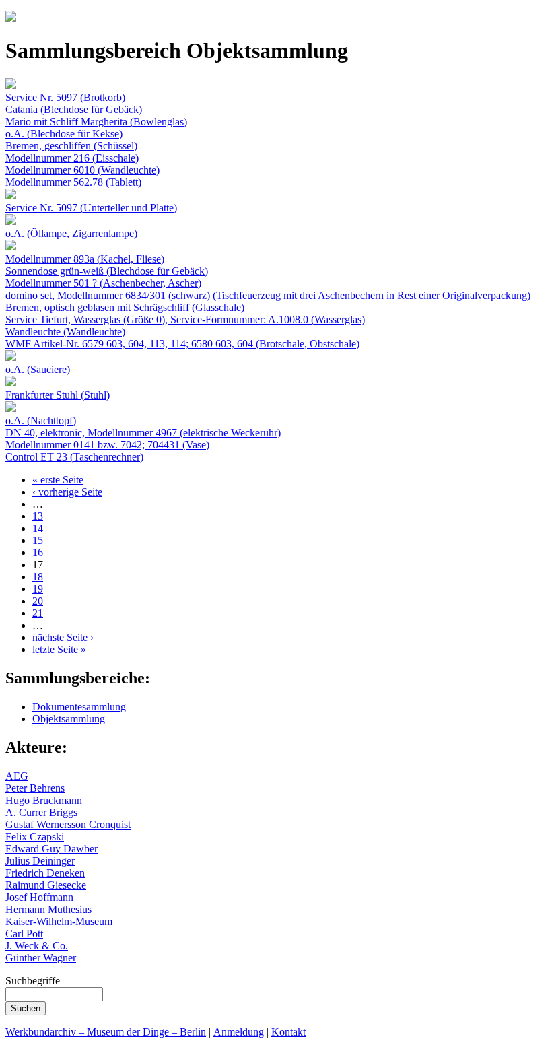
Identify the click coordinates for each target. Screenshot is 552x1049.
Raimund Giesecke (45, 885)
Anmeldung (238, 1032)
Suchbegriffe (32, 980)
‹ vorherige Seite (67, 492)
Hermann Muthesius (48, 909)
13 (37, 516)
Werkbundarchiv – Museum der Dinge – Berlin (105, 1032)
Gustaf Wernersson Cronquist (68, 824)
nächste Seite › (63, 637)
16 (37, 552)
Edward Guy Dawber (51, 848)
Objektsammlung (68, 718)
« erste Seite (57, 479)
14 (37, 528)
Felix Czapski (34, 836)
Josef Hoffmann (39, 897)
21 (37, 613)
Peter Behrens (35, 788)
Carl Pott (24, 933)
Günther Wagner (40, 957)
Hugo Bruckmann (43, 800)
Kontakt (288, 1032)
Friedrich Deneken (45, 873)
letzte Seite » (59, 649)
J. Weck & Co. (36, 945)
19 (37, 589)
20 (37, 601)
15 (37, 540)
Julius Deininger (40, 861)
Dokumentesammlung (79, 706)
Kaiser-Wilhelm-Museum (58, 921)
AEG (16, 776)
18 (37, 576)
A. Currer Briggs (41, 812)
